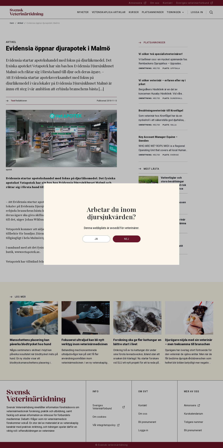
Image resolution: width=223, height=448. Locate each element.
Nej (126, 239)
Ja (96, 239)
